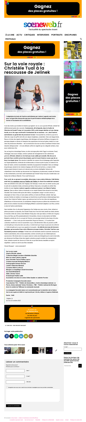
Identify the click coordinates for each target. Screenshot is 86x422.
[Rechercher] (80, 39)
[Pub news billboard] (43, 17)
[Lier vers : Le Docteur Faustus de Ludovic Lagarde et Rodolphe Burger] (56, 350)
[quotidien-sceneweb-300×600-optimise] (73, 115)
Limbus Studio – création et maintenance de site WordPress (24, 417)
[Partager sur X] (11, 336)
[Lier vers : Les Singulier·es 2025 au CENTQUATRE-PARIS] (35, 350)
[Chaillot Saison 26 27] (73, 78)
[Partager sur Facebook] (6, 336)
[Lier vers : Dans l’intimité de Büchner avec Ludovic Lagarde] (28, 350)
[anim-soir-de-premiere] (73, 135)
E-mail (28, 376)
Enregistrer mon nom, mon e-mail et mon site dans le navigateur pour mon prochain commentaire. (30, 387)
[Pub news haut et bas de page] (32, 58)
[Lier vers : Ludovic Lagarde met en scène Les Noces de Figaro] (14, 350)
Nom (28, 370)
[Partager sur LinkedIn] (21, 336)
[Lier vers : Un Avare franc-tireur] (21, 350)
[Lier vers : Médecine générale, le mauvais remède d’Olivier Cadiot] (42, 350)
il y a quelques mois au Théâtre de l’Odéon (24, 181)
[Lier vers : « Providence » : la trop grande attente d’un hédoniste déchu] (49, 350)
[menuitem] (9, 35)
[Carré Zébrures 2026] (73, 58)
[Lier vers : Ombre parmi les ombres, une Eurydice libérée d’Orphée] (7, 350)
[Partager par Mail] (26, 336)
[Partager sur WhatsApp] (16, 336)
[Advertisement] (73, 162)
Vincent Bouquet (20, 325)
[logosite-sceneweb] (43, 25)
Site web (29, 381)
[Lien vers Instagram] (30, 336)
